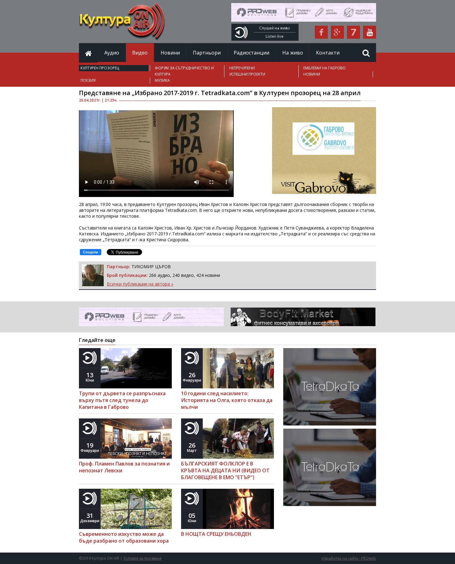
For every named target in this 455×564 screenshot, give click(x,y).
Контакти (328, 52)
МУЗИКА (162, 80)
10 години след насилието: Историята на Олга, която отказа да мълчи (226, 400)
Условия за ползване (142, 558)
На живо (292, 52)
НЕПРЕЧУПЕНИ (242, 68)
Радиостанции (251, 52)
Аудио (111, 52)
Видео (140, 52)
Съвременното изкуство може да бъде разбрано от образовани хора (124, 537)
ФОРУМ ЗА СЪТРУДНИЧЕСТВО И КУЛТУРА (184, 71)
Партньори (207, 52)
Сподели (90, 252)
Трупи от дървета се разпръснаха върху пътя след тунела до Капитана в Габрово (122, 400)
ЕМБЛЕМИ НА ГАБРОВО (324, 68)
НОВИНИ (311, 74)
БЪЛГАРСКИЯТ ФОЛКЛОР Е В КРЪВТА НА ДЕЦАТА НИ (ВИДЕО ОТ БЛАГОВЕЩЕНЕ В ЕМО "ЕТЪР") (225, 470)
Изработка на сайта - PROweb (349, 558)
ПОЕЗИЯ (88, 80)
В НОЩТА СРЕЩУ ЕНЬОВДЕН (216, 534)
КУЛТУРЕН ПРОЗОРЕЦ (99, 68)
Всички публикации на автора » (140, 284)
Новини (170, 52)
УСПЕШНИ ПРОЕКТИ (247, 74)
